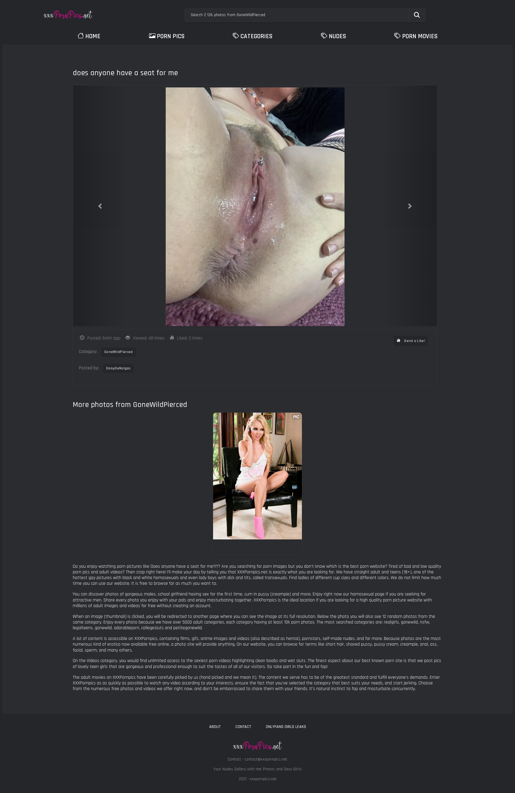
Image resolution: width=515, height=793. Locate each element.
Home (92, 36)
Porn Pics (170, 36)
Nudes (337, 36)
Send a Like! (414, 341)
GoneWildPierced (118, 352)
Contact (243, 726)
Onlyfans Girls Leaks (286, 726)
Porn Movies (420, 36)
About (215, 726)
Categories (256, 36)
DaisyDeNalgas (118, 368)
